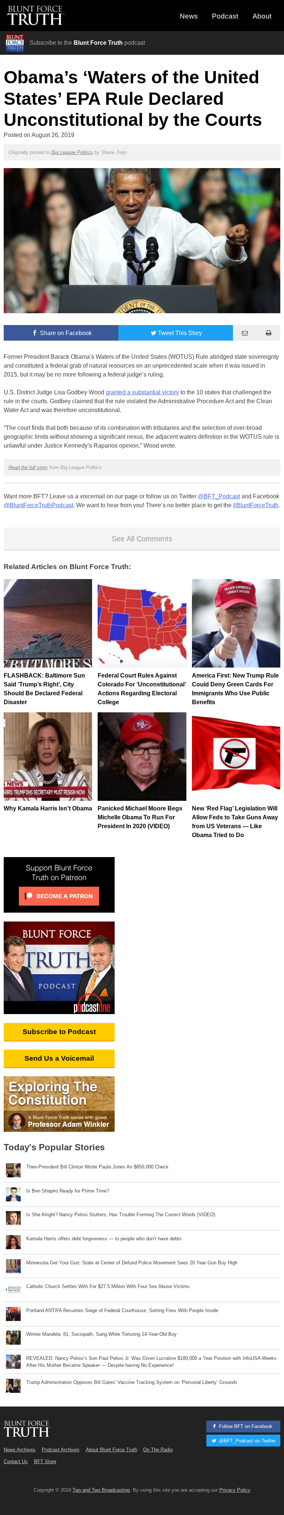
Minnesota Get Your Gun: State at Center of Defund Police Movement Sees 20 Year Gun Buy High (131, 1262)
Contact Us (16, 1461)
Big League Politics (72, 152)
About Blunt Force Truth (111, 1449)
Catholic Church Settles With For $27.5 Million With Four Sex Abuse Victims (108, 1286)
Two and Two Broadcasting (101, 1490)
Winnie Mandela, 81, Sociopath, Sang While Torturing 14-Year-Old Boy (101, 1334)
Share (65, 333)
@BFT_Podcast (219, 496)
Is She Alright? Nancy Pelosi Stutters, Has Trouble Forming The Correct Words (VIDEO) (120, 1214)
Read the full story (28, 467)
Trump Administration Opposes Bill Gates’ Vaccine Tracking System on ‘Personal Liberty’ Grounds (131, 1382)
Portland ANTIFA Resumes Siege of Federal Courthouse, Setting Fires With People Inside (122, 1310)
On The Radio (158, 1449)
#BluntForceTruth (255, 505)
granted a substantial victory (142, 392)
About (262, 16)
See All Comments (142, 539)
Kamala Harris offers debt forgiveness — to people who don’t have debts (104, 1238)
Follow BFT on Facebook (245, 1426)
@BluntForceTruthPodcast (38, 505)
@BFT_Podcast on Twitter (246, 1441)
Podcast (225, 16)
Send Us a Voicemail (59, 1058)
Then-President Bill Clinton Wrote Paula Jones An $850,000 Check (97, 1167)
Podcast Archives (61, 1449)
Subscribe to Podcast (59, 1032)
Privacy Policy (234, 1490)
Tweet (180, 333)
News (189, 16)
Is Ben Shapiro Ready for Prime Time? (67, 1191)
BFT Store (45, 1461)
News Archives (20, 1449)
